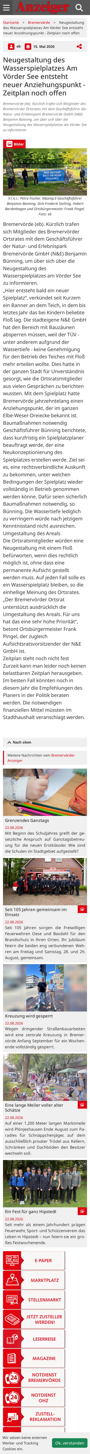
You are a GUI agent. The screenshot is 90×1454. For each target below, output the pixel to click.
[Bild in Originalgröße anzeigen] (45, 172)
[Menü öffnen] (6, 7)
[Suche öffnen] (81, 7)
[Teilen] (79, 46)
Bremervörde (39, 22)
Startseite (11, 22)
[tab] (14, 143)
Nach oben (21, 742)
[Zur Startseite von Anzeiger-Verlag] (42, 7)
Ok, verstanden (69, 1443)
